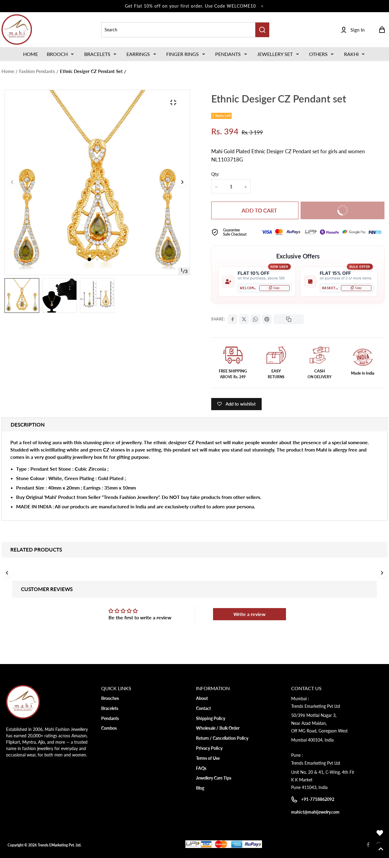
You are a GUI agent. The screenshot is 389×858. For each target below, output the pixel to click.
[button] (61, 54)
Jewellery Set (275, 54)
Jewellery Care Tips (213, 777)
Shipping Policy (210, 718)
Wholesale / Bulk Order (217, 728)
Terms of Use (208, 758)
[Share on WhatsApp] (255, 319)
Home (8, 71)
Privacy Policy (209, 748)
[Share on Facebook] (232, 319)
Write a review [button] (249, 614)
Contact (203, 708)
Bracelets (97, 54)
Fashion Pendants (37, 71)
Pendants (228, 54)
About (202, 698)
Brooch (57, 54)
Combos (109, 728)
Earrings (138, 54)
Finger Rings (182, 54)
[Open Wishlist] (380, 833)
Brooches (110, 698)
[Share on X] (244, 319)
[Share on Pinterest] (267, 319)
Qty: (215, 174)
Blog (200, 788)
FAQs (201, 768)
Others (318, 54)
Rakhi (351, 54)
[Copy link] (289, 319)
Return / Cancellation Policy (222, 738)
